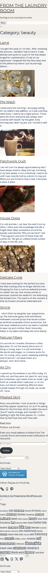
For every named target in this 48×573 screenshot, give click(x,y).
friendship (5, 522)
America (19, 510)
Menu (3, 23)
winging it (33, 548)
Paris (2, 538)
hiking (25, 522)
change (2, 514)
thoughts (33, 542)
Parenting (41, 534)
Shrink (5, 307)
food (45, 518)
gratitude (19, 523)
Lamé (4, 43)
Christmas (30, 514)
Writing (29, 552)
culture (5, 518)
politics (17, 538)
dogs (20, 519)
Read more (5, 423)
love (28, 527)
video (10, 547)
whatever (20, 547)
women (5, 552)
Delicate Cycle (11, 277)
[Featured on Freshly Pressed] (13, 477)
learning (13, 527)
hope (30, 522)
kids (44, 522)
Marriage (35, 527)
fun (13, 522)
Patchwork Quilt (13, 161)
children (11, 514)
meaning (43, 527)
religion (23, 539)
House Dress (10, 218)
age (11, 510)
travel (3, 547)
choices (21, 514)
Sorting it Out (7, 495)
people (9, 538)
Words (14, 552)
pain (32, 534)
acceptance (4, 511)
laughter (3, 527)
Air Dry (5, 367)
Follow (6, 450)
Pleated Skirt (10, 397)
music (3, 534)
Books (38, 510)
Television (20, 543)
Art (33, 510)
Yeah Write (39, 552)
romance (31, 538)
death (14, 518)
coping (39, 514)
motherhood (30, 530)
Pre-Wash (7, 102)
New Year (18, 534)
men (21, 530)
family (32, 518)
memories (14, 531)
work (21, 552)
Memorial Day (5, 531)
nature (11, 534)
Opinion (26, 534)
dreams (25, 519)
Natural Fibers (11, 337)
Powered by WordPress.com (28, 495)
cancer (44, 511)
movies (40, 531)
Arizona (28, 510)
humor (37, 522)
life (22, 526)
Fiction (40, 519)
